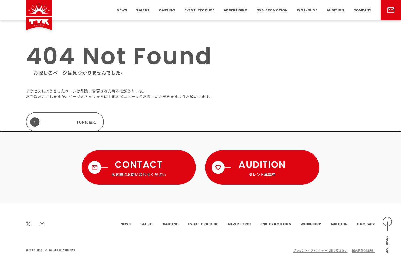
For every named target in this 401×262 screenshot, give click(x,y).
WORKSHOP (307, 10)
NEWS (122, 10)
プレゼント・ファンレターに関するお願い (320, 250)
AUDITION (335, 10)
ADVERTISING (235, 10)
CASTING (167, 10)
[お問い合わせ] (391, 10)
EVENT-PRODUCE (199, 10)
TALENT (143, 10)
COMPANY (362, 10)
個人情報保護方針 (363, 250)
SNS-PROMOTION (272, 10)
